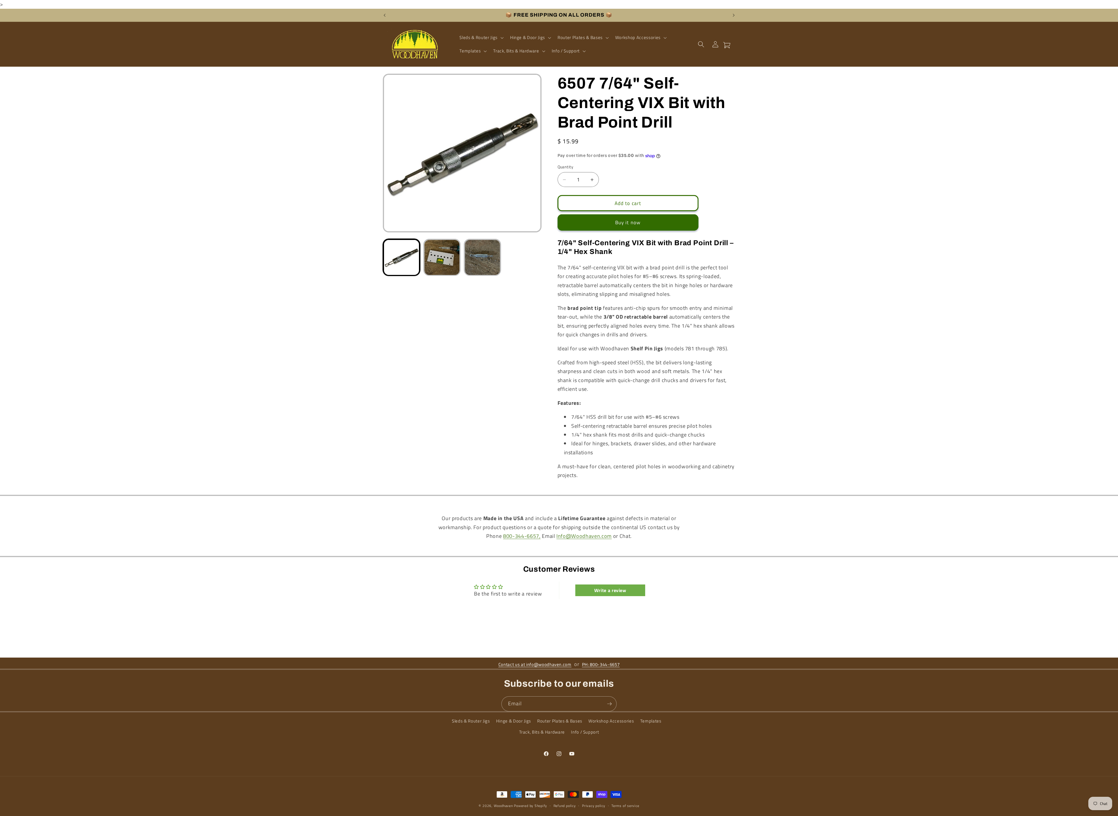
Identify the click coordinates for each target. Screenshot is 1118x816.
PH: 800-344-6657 (601, 664)
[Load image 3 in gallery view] (482, 257)
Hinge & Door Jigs (513, 721)
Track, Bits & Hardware (542, 732)
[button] (481, 37)
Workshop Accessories (611, 721)
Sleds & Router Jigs (471, 721)
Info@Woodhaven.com (584, 536)
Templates (650, 721)
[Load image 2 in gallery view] (442, 257)
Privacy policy (593, 805)
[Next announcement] (733, 15)
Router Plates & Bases (559, 721)
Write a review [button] (610, 590)
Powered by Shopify (530, 805)
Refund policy (564, 805)
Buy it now (628, 222)
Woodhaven (503, 805)
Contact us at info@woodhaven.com (535, 664)
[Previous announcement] (384, 15)
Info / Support (585, 732)
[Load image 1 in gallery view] (401, 257)
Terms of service (625, 805)
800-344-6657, (522, 536)
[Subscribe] (609, 703)
